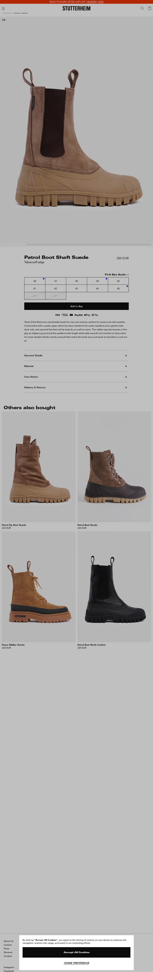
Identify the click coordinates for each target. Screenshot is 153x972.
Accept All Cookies (77, 952)
